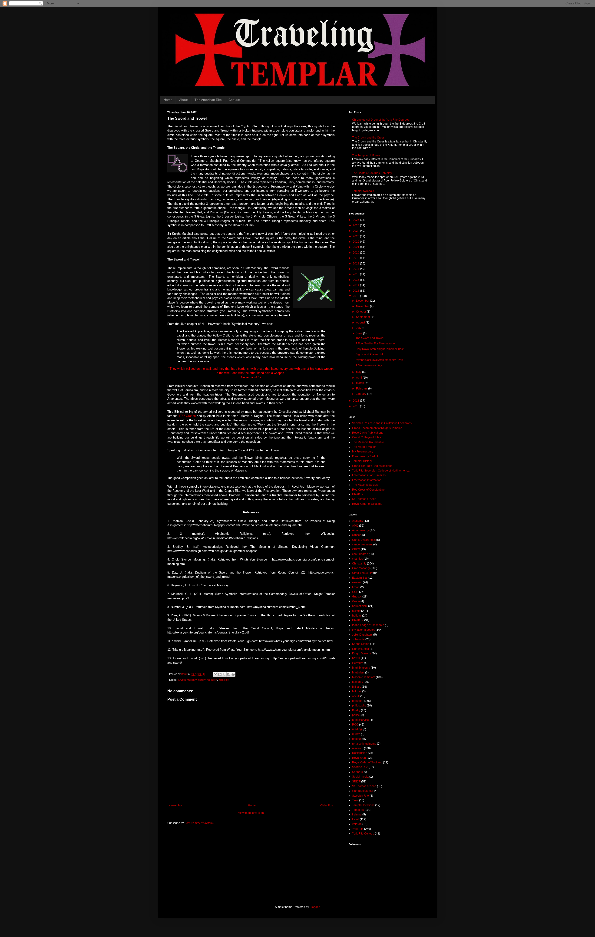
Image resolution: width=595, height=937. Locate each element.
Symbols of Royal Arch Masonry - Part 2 (380, 360)
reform (356, 734)
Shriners (357, 772)
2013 (356, 290)
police (356, 715)
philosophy (359, 705)
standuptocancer (362, 790)
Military (356, 686)
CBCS (356, 549)
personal (357, 701)
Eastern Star (360, 577)
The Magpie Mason (364, 447)
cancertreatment (362, 544)
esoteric (357, 582)
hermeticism (359, 606)
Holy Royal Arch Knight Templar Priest (379, 349)
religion (357, 738)
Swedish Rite (360, 795)
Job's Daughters (362, 634)
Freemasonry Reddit (365, 456)
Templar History (362, 461)
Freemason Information (366, 480)
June (359, 333)
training (357, 814)
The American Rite (208, 100)
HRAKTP (358, 494)
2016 (356, 274)
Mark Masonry (361, 667)
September (363, 317)
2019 (356, 258)
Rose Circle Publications (367, 432)
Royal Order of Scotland (367, 503)
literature (357, 663)
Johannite (358, 639)
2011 (356, 400)
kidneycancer (360, 648)
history (201, 679)
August (361, 322)
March (360, 383)
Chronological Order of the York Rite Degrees (380, 119)
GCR (355, 592)
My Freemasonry (362, 451)
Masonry (357, 681)
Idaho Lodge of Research (368, 625)
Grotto (356, 601)
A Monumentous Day (369, 365)
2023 (356, 236)
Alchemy (357, 520)
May (359, 372)
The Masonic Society (365, 484)
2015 (356, 279)
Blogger (314, 907)
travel (355, 819)
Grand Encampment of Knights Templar (377, 428)
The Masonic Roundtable (368, 442)
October (361, 311)
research (212, 679)
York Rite (223, 679)
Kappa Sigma (360, 644)
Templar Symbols (363, 191)
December (363, 300)
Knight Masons (361, 653)
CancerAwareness (364, 539)
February (362, 388)
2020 (356, 252)
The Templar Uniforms (366, 155)
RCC (355, 724)
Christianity (359, 563)
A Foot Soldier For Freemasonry (376, 343)
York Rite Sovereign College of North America (381, 470)
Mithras (356, 691)
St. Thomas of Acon (364, 499)
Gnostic (357, 596)
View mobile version (251, 813)
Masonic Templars (363, 677)
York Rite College (363, 833)
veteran (357, 824)
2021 (356, 247)
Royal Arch (359, 757)
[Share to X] (224, 674)
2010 (356, 406)
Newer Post (176, 805)
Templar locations (363, 805)
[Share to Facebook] (228, 674)
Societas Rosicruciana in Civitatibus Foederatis (382, 423)
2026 (356, 219)
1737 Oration (187, 416)
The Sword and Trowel (370, 338)
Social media (360, 776)
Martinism (358, 672)
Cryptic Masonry (187, 679)
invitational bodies (363, 629)
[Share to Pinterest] (233, 674)
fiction (356, 587)
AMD (355, 525)
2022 (356, 241)
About (183, 100)
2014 (356, 285)
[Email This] (215, 674)
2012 (356, 296)
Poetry (356, 710)
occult (356, 696)
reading (357, 729)
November (363, 306)
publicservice (360, 720)
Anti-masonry (360, 530)
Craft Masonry (361, 568)
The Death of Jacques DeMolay (372, 173)
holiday (356, 615)
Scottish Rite (360, 767)
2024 (356, 230)
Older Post (327, 805)
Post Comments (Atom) (199, 823)
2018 (356, 263)
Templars (358, 810)
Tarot (355, 800)
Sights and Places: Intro (370, 354)
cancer (356, 535)
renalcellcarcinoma (364, 743)
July (359, 328)
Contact (234, 100)
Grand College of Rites (366, 437)
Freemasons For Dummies (369, 475)
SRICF (356, 781)
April (359, 377)
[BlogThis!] (220, 674)
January (361, 394)
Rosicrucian (359, 753)
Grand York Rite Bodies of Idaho (372, 466)
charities (357, 558)
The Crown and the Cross (368, 137)
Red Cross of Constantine (368, 489)
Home (168, 100)
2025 (356, 225)
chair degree (360, 554)
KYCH (356, 658)
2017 (356, 269)
